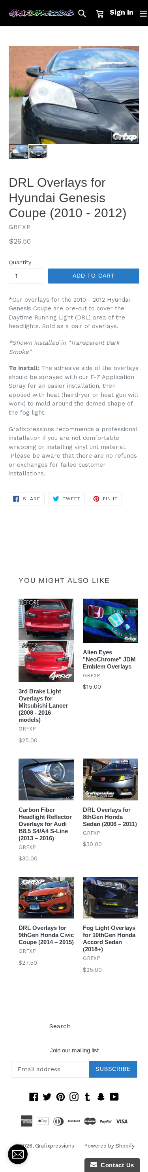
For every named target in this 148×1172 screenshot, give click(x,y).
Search (60, 1026)
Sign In (121, 12)
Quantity (20, 262)
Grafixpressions (54, 1146)
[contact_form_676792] (18, 1154)
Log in (90, 1026)
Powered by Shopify (109, 1146)
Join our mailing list (74, 1050)
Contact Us (115, 1165)
